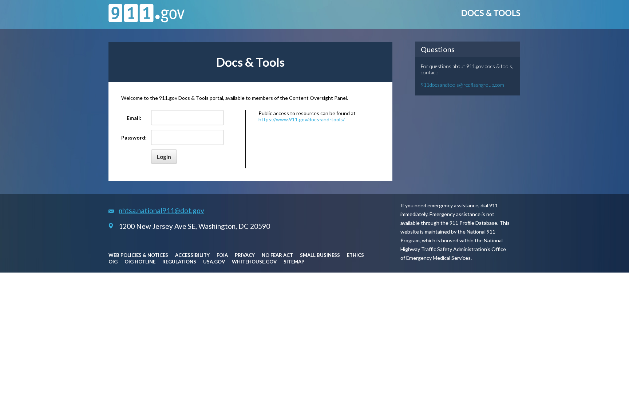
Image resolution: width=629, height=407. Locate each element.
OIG (113, 262)
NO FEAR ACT (277, 255)
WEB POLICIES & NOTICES (138, 255)
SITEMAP (294, 262)
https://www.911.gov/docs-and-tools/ (301, 119)
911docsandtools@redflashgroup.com (462, 85)
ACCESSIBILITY (192, 255)
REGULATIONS (179, 262)
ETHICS (355, 255)
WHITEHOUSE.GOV (254, 262)
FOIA (222, 255)
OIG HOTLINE (139, 262)
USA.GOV (214, 262)
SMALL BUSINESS (320, 255)
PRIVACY (245, 255)
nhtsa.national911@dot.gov (161, 210)
